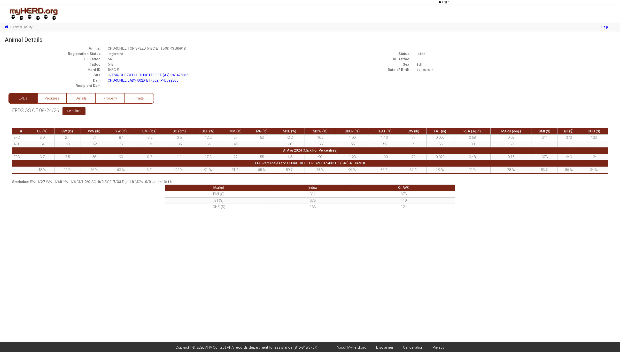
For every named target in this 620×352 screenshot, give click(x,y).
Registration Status (84, 54)
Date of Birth (398, 70)
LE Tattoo (92, 59)
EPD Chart (74, 111)
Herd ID (94, 70)
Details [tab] (81, 98)
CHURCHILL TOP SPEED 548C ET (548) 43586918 (147, 48)
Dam (97, 80)
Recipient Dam (88, 86)
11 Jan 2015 (425, 70)
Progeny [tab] (110, 98)
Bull (419, 64)
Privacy (438, 347)
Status (403, 54)
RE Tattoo (401, 59)
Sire (97, 75)
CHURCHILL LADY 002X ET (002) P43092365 (143, 80)
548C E (113, 70)
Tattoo (95, 64)
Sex (406, 64)
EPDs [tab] (23, 98)
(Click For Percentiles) (320, 150)
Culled (421, 54)
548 (111, 59)
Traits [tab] (139, 98)
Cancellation (413, 347)
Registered (115, 54)
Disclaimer (384, 347)
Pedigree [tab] (52, 98)
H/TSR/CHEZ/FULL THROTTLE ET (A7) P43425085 (148, 75)
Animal (95, 48)
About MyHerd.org (351, 347)
